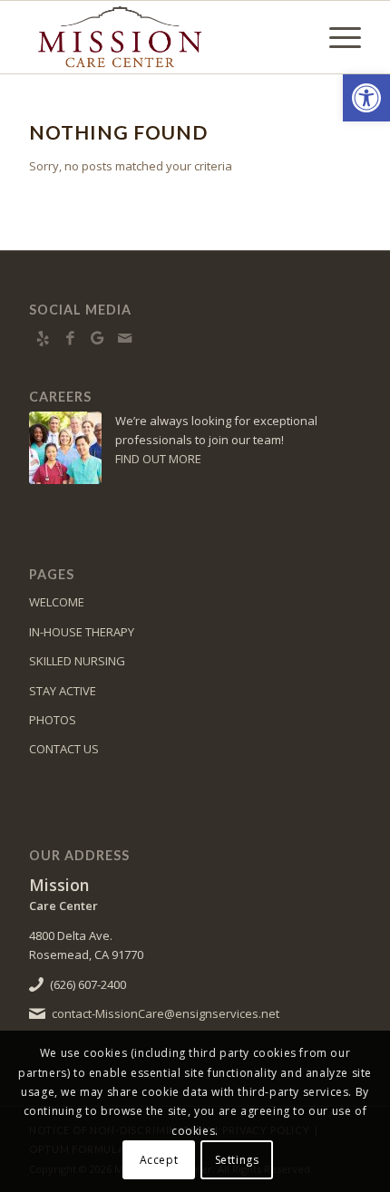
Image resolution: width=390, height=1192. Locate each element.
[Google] (97, 338)
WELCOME (56, 602)
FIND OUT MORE (158, 459)
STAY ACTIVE (62, 691)
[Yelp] (42, 338)
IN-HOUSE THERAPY (81, 632)
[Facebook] (69, 338)
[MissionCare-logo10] (161, 37)
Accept (159, 1160)
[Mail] (124, 338)
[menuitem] (336, 37)
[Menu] (336, 37)
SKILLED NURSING (77, 661)
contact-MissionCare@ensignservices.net (165, 1013)
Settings (237, 1160)
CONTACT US (64, 749)
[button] (366, 97)
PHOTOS (52, 720)
